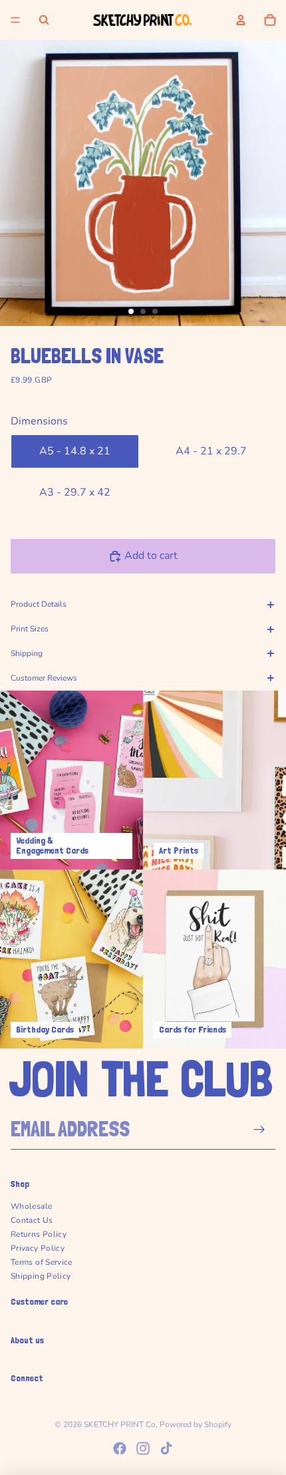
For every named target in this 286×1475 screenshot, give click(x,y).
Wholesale (31, 1206)
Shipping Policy (41, 1276)
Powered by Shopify (195, 1424)
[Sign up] (259, 1129)
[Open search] (44, 20)
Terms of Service (41, 1262)
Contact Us (32, 1220)
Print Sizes (30, 628)
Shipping (27, 653)
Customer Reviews (44, 678)
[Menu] (15, 20)
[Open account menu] (240, 20)
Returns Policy (39, 1234)
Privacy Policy (38, 1248)
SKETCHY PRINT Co (120, 1424)
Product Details (39, 604)
